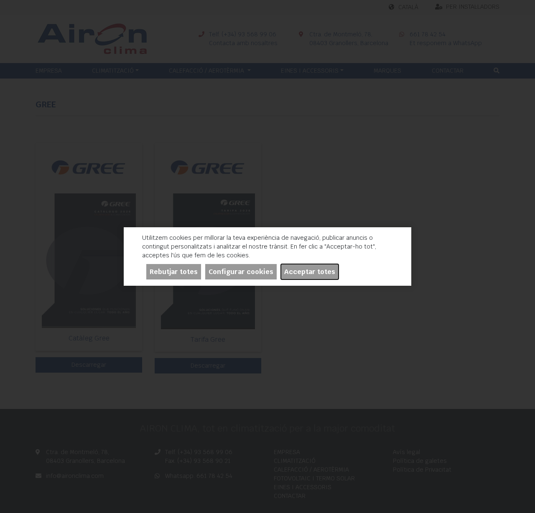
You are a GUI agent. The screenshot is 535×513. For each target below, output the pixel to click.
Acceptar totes (309, 271)
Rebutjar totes (174, 271)
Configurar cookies (241, 271)
